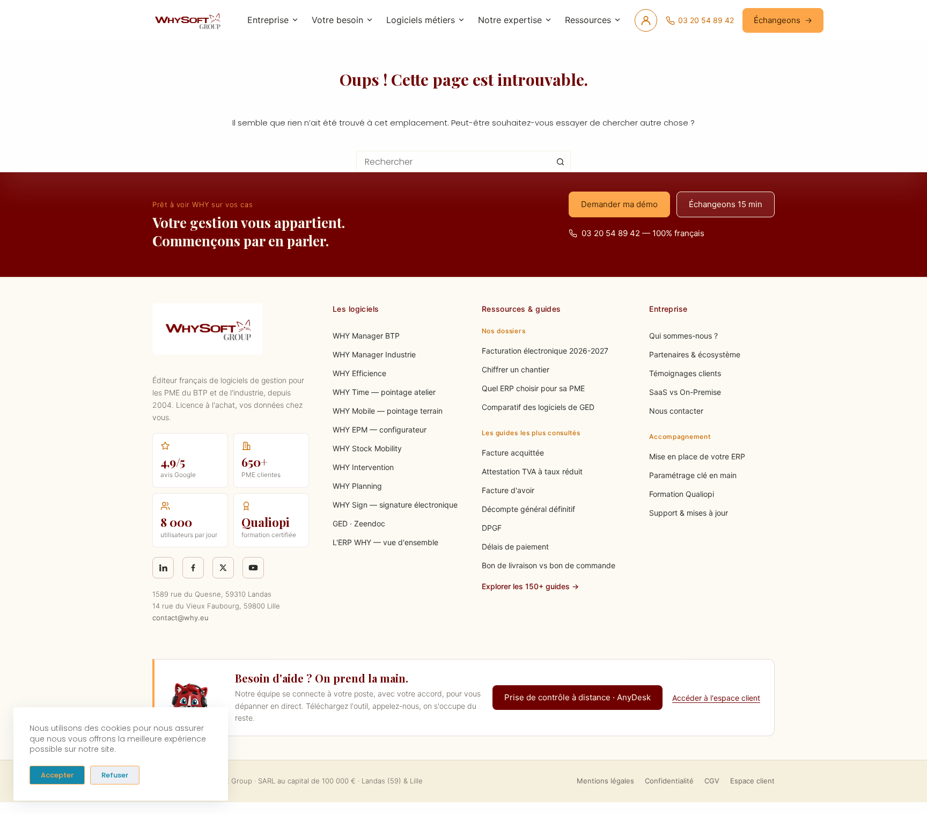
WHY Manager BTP (366, 335)
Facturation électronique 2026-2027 (545, 350)
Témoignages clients (685, 373)
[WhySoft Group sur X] (223, 567)
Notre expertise (510, 19)
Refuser (114, 775)
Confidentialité (669, 780)
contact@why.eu (180, 617)
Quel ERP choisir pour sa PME (533, 388)
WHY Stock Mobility (367, 448)
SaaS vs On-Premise (685, 392)
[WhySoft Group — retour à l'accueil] (189, 20)
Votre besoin (337, 19)
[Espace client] (646, 20)
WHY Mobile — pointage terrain (388, 410)
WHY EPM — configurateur (379, 429)
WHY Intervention (363, 467)
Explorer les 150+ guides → (530, 586)
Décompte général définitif (528, 509)
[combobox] (453, 161)
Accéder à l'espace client (716, 697)
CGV (711, 780)
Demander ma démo (619, 204)
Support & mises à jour (688, 512)
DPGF (492, 527)
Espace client (752, 780)
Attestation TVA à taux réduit (532, 471)
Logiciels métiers (420, 19)
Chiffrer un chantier (515, 369)
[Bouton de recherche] (560, 161)
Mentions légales (605, 780)
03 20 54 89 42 (706, 20)
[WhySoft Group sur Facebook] (193, 567)
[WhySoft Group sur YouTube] (253, 567)
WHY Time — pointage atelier (384, 392)
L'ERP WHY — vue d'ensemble (385, 542)
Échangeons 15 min (725, 204)
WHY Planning (357, 485)
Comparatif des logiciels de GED (538, 407)
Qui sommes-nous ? (683, 335)
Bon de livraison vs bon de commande (548, 565)
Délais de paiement (515, 546)
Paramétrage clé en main (693, 475)
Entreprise (268, 19)
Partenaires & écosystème (694, 354)
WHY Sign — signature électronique (395, 504)
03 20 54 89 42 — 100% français (643, 233)
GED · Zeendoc (359, 523)
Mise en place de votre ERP (697, 456)
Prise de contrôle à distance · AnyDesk (577, 697)
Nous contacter (676, 410)
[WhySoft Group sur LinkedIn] (163, 567)
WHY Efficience (359, 373)
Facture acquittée (513, 452)
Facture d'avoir (508, 490)
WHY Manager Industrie (374, 354)
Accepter (57, 775)
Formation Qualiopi (681, 493)
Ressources (588, 19)
